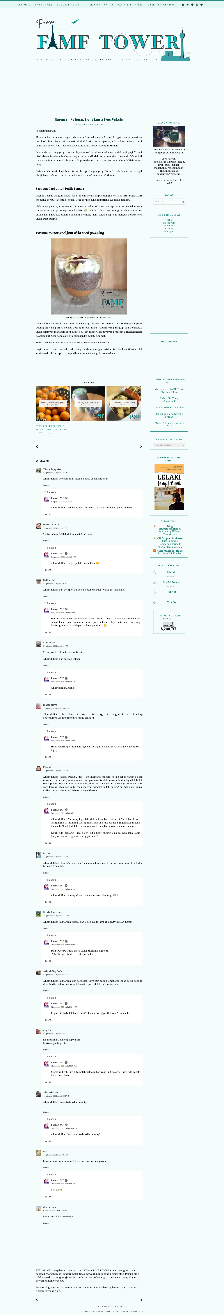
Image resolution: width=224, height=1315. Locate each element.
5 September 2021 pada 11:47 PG (63, 889)
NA (45, 1151)
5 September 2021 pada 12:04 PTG (64, 1007)
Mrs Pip (171, 601)
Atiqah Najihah (52, 971)
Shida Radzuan (52, 912)
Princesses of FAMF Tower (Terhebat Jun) (169, 390)
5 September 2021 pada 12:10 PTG (64, 1128)
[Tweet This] (136, 426)
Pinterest (169, 228)
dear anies (49, 1206)
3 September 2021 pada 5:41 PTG (55, 646)
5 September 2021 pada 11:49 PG (63, 945)
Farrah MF (57, 497)
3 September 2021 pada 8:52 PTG (56, 857)
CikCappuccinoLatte (170, 538)
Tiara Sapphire (52, 469)
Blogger (121, 1306)
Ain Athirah (50, 1092)
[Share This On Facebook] (132, 426)
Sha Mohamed (171, 582)
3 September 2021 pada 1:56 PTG (63, 557)
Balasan (51, 492)
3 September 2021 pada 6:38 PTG (56, 708)
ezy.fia (47, 1030)
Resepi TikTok (43, 429)
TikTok (169, 219)
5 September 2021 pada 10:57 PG (63, 682)
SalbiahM (49, 580)
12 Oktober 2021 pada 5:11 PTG (55, 1210)
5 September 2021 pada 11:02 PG (63, 741)
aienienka (49, 642)
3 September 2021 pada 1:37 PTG (55, 528)
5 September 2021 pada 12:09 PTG (64, 1066)
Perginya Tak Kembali (170, 553)
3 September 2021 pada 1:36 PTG (55, 473)
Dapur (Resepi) (43, 5)
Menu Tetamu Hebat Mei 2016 (169, 424)
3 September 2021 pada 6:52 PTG (56, 771)
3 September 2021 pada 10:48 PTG (56, 916)
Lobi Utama (24, 5)
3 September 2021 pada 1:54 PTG (63, 501)
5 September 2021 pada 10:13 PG (63, 612)
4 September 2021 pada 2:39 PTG (56, 1096)
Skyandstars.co (135, 1311)
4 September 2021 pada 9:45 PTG (56, 1155)
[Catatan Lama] (141, 447)
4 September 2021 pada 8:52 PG (55, 1034)
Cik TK (171, 592)
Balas (46, 485)
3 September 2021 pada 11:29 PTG (56, 975)
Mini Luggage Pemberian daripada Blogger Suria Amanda (170, 543)
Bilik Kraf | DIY (98, 5)
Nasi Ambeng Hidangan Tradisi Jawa (170, 533)
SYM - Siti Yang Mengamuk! (169, 400)
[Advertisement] (112, 91)
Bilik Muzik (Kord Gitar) (71, 5)
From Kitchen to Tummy (50, 426)
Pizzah (47, 767)
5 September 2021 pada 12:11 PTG (63, 1184)
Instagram (169, 222)
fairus (46, 853)
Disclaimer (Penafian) (161, 5)
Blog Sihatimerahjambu (170, 527)
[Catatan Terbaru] (37, 447)
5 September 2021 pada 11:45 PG (63, 813)
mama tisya (50, 704)
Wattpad (169, 231)
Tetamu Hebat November (169, 407)
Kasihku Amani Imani (169, 550)
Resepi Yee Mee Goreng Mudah (169, 415)
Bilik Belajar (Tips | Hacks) (128, 5)
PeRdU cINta (51, 524)
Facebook (169, 225)
